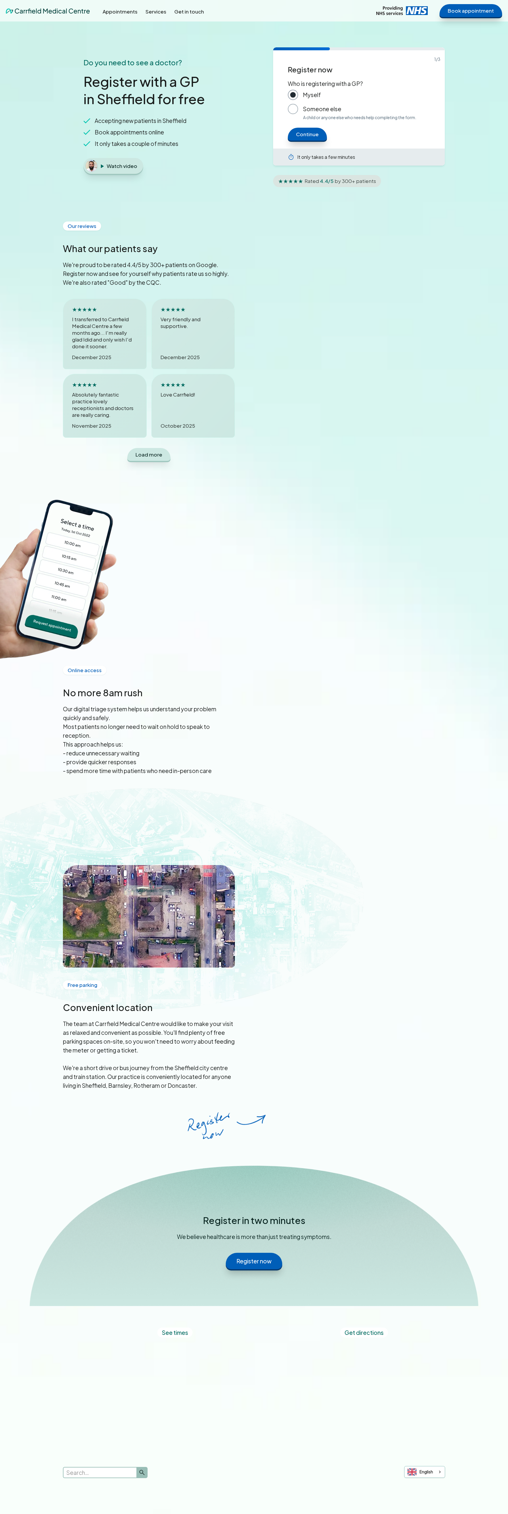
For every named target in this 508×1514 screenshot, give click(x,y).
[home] (48, 10)
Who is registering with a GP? (325, 83)
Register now (254, 1261)
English (426, 1471)
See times (175, 1332)
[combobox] (424, 1472)
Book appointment (471, 10)
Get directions (364, 1332)
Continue (307, 134)
